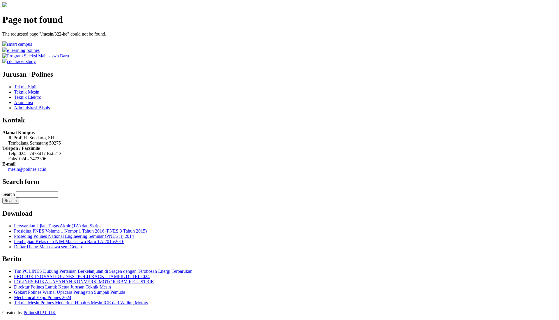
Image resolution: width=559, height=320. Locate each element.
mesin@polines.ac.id (27, 169)
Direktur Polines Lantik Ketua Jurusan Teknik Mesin (62, 286)
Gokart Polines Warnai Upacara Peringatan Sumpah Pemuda (69, 292)
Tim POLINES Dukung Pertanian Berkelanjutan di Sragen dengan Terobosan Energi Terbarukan (103, 271)
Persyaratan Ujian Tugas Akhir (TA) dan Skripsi (58, 225)
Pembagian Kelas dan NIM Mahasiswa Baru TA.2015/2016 (69, 241)
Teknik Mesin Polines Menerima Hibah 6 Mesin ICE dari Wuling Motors (81, 302)
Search (9, 194)
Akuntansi (23, 102)
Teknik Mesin (26, 91)
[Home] (4, 5)
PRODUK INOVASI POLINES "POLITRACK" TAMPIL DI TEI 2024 (82, 276)
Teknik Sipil (25, 86)
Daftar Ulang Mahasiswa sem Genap (48, 246)
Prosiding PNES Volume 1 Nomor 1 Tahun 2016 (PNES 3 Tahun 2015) (80, 230)
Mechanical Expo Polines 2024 (42, 297)
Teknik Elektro (27, 97)
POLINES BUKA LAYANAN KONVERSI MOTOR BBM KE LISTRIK (84, 281)
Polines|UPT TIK (40, 312)
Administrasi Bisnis (32, 107)
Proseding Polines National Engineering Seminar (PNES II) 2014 (74, 236)
